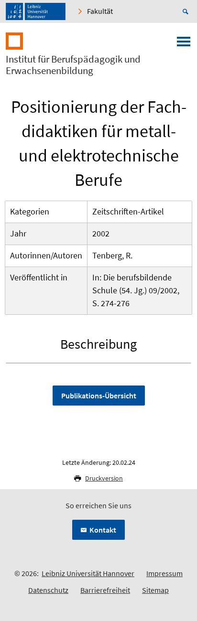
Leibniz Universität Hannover (88, 573)
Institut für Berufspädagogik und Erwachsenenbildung (73, 65)
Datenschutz (48, 590)
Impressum (164, 573)
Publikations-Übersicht (98, 395)
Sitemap (155, 590)
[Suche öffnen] (187, 11)
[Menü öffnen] (183, 44)
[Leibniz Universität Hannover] (36, 11)
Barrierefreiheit (105, 590)
